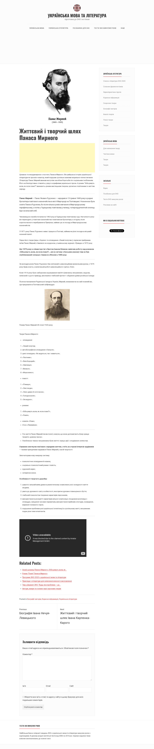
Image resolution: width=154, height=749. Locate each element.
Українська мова (36, 28)
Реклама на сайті (110, 205)
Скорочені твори (109, 103)
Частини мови (108, 154)
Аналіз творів (108, 114)
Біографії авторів (34, 599)
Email (48, 686)
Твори (105, 160)
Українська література (58, 28)
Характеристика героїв (112, 92)
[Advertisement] (77, 48)
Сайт (72, 686)
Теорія (105, 125)
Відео (105, 188)
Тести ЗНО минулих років (105, 28)
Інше (123, 28)
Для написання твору (111, 148)
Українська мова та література (77, 15)
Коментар (27, 654)
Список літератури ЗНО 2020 (114, 81)
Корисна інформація (50, 599)
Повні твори (108, 120)
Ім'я (24, 686)
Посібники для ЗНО (81, 28)
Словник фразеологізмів (113, 87)
